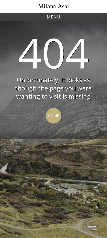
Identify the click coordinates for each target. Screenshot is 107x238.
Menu (54, 17)
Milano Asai (53, 6)
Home (53, 115)
